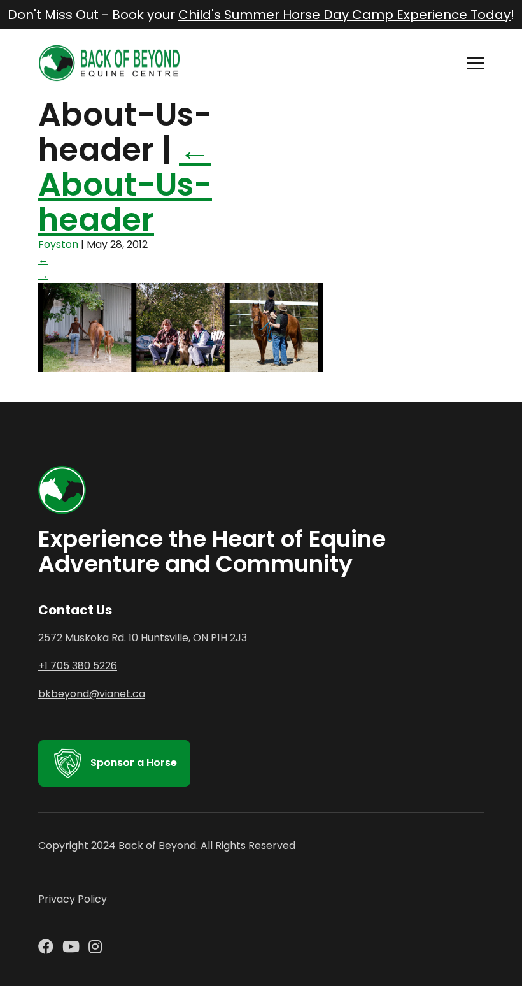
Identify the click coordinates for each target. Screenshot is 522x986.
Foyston (58, 244)
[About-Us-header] (180, 368)
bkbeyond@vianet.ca (91, 693)
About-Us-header (125, 184)
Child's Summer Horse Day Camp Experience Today (344, 15)
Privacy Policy (72, 899)
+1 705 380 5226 (77, 665)
